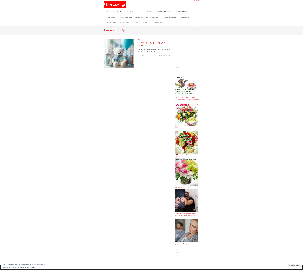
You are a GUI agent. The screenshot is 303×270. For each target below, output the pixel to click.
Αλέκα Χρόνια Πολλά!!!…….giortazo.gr (183, 187)
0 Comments (142, 55)
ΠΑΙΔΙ (139, 39)
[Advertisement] (187, 53)
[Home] (188, 29)
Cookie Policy (32, 267)
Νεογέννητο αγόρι (194, 29)
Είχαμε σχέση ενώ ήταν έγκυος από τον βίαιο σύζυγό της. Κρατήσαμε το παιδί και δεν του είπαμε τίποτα (185, 215)
